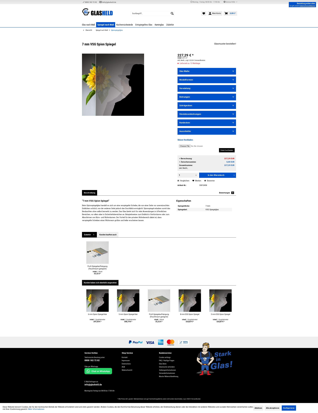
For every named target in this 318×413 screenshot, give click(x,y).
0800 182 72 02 (90, 2)
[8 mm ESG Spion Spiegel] (190, 300)
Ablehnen (258, 408)
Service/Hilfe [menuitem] (230, 2)
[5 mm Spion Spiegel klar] (128, 300)
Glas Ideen (162, 364)
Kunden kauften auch (108, 235)
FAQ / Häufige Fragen (166, 360)
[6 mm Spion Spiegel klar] (97, 300)
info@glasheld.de (109, 2)
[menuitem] (153, 13)
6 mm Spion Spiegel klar (97, 314)
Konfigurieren (289, 408)
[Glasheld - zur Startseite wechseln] (97, 12)
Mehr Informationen (36, 409)
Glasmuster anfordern (167, 367)
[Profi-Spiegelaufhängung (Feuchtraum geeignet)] (97, 252)
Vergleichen (184, 181)
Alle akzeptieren (272, 408)
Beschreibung (89, 193)
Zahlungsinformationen (167, 370)
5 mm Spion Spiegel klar (128, 314)
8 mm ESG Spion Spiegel (189, 314)
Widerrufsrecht (127, 370)
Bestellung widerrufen (306, 3)
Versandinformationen (167, 373)
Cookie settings (165, 357)
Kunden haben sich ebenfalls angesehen (100, 283)
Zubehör (89, 235)
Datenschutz (126, 364)
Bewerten (211, 181)
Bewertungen (226, 193)
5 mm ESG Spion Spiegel (220, 314)
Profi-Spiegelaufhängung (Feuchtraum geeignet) (97, 267)
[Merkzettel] (203, 13)
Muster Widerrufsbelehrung (168, 376)
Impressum (126, 360)
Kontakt (125, 357)
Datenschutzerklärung (307, 6)
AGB (123, 367)
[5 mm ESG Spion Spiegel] (220, 300)
